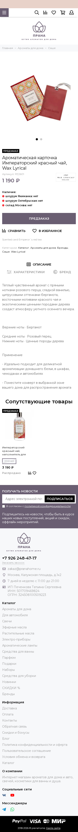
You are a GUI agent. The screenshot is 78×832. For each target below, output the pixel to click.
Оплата (7, 714)
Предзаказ (39, 219)
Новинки (9, 682)
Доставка (9, 708)
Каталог (23, 247)
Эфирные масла (14, 627)
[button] (37, 139)
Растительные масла (18, 633)
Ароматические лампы (19, 645)
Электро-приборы (16, 639)
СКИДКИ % (11, 688)
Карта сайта (53, 828)
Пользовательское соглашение (26, 751)
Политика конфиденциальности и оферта (34, 745)
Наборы (8, 670)
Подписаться (60, 499)
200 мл (9, 461)
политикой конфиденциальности (47, 506)
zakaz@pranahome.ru (24, 569)
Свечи (7, 621)
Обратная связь (14, 726)
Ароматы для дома (43, 247)
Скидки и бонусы (15, 733)
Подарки (9, 664)
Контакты (9, 720)
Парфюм (9, 658)
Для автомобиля (15, 615)
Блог (6, 739)
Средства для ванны (18, 652)
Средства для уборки (19, 676)
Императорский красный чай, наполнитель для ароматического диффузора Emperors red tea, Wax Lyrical (19, 451)
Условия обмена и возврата (23, 757)
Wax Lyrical (18, 251)
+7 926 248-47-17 (19, 558)
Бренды (62, 247)
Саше (6, 251)
